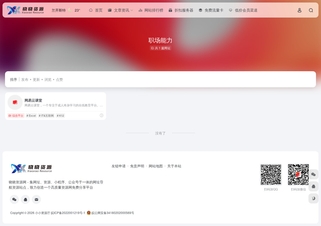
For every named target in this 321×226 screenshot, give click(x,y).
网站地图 (156, 165)
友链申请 (119, 165)
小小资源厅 (42, 212)
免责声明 (137, 165)
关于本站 (174, 165)
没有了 (160, 132)
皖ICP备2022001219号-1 (68, 212)
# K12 (60, 115)
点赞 (59, 79)
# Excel (31, 115)
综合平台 (17, 115)
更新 (36, 79)
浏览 (47, 79)
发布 (24, 79)
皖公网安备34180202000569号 (113, 212)
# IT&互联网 (46, 115)
